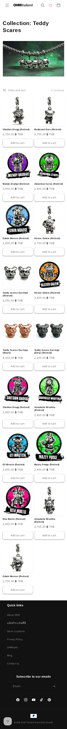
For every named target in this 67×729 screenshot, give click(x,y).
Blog (9, 655)
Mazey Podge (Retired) (47, 464)
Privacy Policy (15, 639)
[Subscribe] (54, 686)
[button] (7, 5)
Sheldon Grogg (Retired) (16, 129)
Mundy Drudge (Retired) (16, 184)
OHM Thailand (27, 722)
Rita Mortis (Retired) (14, 519)
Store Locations (16, 631)
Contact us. (13, 663)
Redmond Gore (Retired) (47, 129)
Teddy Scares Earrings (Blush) (15, 351)
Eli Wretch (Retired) (14, 464)
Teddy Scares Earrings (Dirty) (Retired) (47, 351)
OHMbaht (12, 647)
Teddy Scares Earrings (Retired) (15, 294)
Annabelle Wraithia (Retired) (44, 408)
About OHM (13, 615)
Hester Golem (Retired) (47, 238)
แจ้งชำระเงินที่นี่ (16, 623)
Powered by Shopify (44, 722)
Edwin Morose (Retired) (16, 238)
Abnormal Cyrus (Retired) (48, 184)
